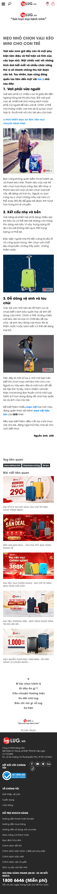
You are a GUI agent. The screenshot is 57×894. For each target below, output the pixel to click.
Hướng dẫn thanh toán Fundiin (18, 818)
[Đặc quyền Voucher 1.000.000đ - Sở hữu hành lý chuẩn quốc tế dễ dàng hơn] (28, 643)
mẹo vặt (31, 406)
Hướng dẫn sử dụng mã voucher (19, 829)
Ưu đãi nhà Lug (28, 698)
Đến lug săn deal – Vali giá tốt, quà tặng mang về (27, 546)
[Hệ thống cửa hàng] (47, 3)
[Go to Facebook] (32, 764)
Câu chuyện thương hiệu (28, 693)
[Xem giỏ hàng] (53, 3)
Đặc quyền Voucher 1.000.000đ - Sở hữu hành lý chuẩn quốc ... (26, 660)
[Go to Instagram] (43, 764)
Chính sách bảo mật (13, 856)
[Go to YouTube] (37, 764)
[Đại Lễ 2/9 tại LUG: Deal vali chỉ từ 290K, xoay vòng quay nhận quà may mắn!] (28, 490)
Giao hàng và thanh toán (15, 834)
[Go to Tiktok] (32, 768)
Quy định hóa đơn (11, 840)
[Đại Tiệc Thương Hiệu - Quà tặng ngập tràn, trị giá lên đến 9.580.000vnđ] (28, 605)
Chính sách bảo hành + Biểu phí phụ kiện (23, 850)
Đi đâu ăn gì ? (28, 688)
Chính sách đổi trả (12, 845)
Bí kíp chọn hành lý (28, 683)
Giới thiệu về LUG (11, 794)
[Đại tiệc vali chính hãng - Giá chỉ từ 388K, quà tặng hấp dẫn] (28, 566)
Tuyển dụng (8, 799)
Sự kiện (28, 707)
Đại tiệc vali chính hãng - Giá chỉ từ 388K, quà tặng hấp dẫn (27, 584)
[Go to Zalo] (48, 764)
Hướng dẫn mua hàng (14, 824)
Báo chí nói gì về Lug (28, 703)
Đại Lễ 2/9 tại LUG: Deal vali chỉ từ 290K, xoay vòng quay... (25, 508)
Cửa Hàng (7, 805)
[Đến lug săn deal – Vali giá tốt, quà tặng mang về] (28, 528)
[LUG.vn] (28, 3)
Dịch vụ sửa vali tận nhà (14, 867)
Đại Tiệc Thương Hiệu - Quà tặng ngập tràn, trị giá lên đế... (28, 622)
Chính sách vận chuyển (14, 861)
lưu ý (41, 79)
